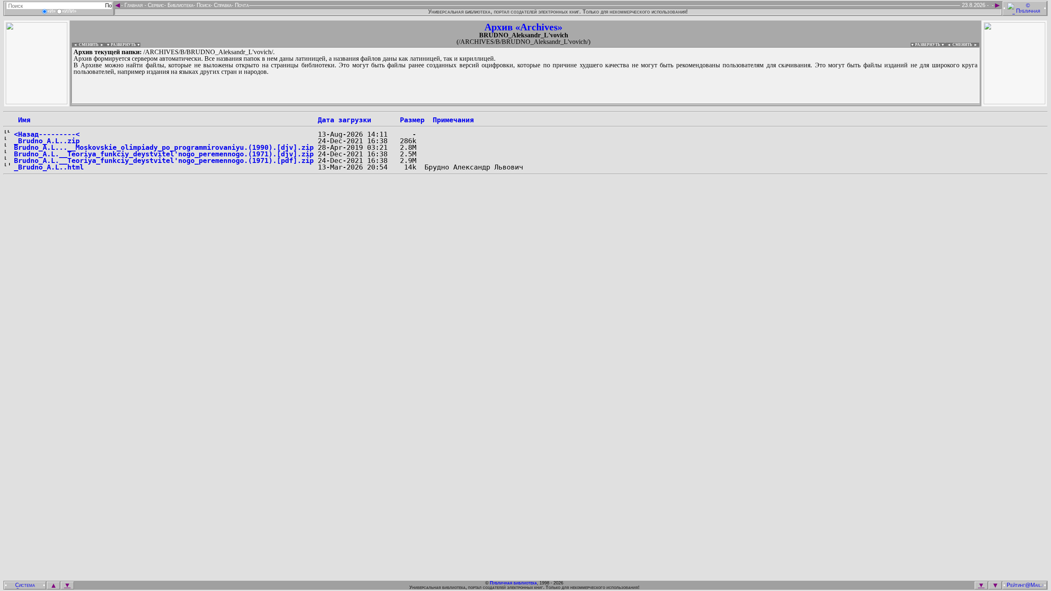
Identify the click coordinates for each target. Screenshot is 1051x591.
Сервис (155, 5)
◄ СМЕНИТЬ (85, 45)
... (270, 104)
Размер (412, 120)
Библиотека (179, 5)
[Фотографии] (36, 101)
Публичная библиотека (513, 582)
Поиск (203, 5)
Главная (134, 5)
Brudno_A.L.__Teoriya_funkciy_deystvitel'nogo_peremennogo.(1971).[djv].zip (164, 154)
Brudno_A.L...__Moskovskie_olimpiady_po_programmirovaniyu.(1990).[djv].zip (164, 147)
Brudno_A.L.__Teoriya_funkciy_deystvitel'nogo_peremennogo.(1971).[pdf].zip (164, 160)
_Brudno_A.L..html (49, 167)
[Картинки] (1014, 101)
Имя (22, 120)
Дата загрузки (344, 120)
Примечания (453, 120)
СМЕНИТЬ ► (965, 45)
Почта (241, 5)
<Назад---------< (47, 134)
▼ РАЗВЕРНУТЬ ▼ (123, 45)
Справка (222, 5)
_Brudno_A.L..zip (47, 141)
